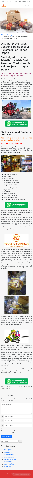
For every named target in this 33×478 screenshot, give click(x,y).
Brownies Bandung (9, 454)
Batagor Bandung (8, 451)
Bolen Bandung (8, 452)
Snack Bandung (8, 463)
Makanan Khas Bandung (10, 459)
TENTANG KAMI (9, 1)
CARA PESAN (18, 1)
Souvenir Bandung (9, 464)
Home (4, 35)
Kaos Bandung (7, 456)
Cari (20, 441)
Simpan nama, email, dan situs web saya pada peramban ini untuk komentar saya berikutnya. (15, 432)
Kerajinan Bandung (9, 457)
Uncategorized (11, 35)
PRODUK (29, 1)
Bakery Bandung (8, 449)
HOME (3, 1)
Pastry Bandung (8, 461)
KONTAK (24, 1)
